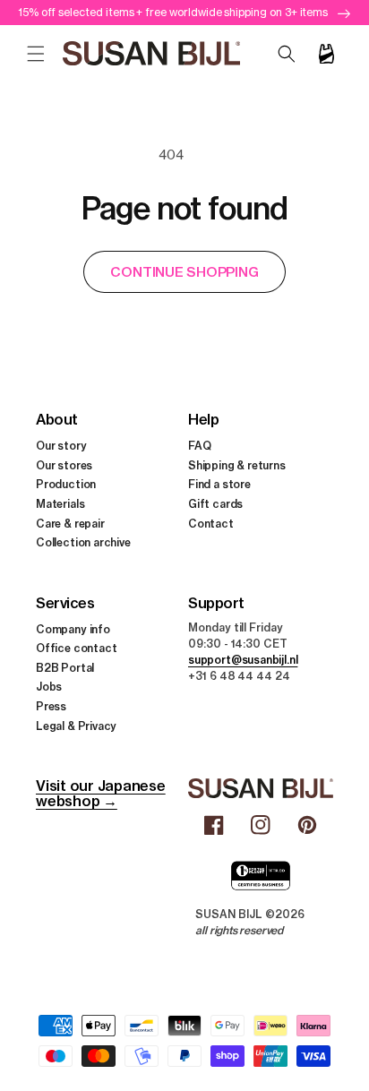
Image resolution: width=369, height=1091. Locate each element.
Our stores (64, 465)
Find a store (219, 484)
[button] (36, 53)
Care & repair (70, 523)
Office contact (76, 648)
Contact (211, 523)
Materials (60, 504)
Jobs (49, 686)
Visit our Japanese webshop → (101, 793)
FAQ (199, 445)
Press (51, 706)
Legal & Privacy (76, 726)
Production (66, 484)
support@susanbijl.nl (242, 659)
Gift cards (215, 504)
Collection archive (83, 542)
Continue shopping (184, 271)
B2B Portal (65, 667)
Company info (73, 629)
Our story (61, 445)
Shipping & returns (237, 465)
